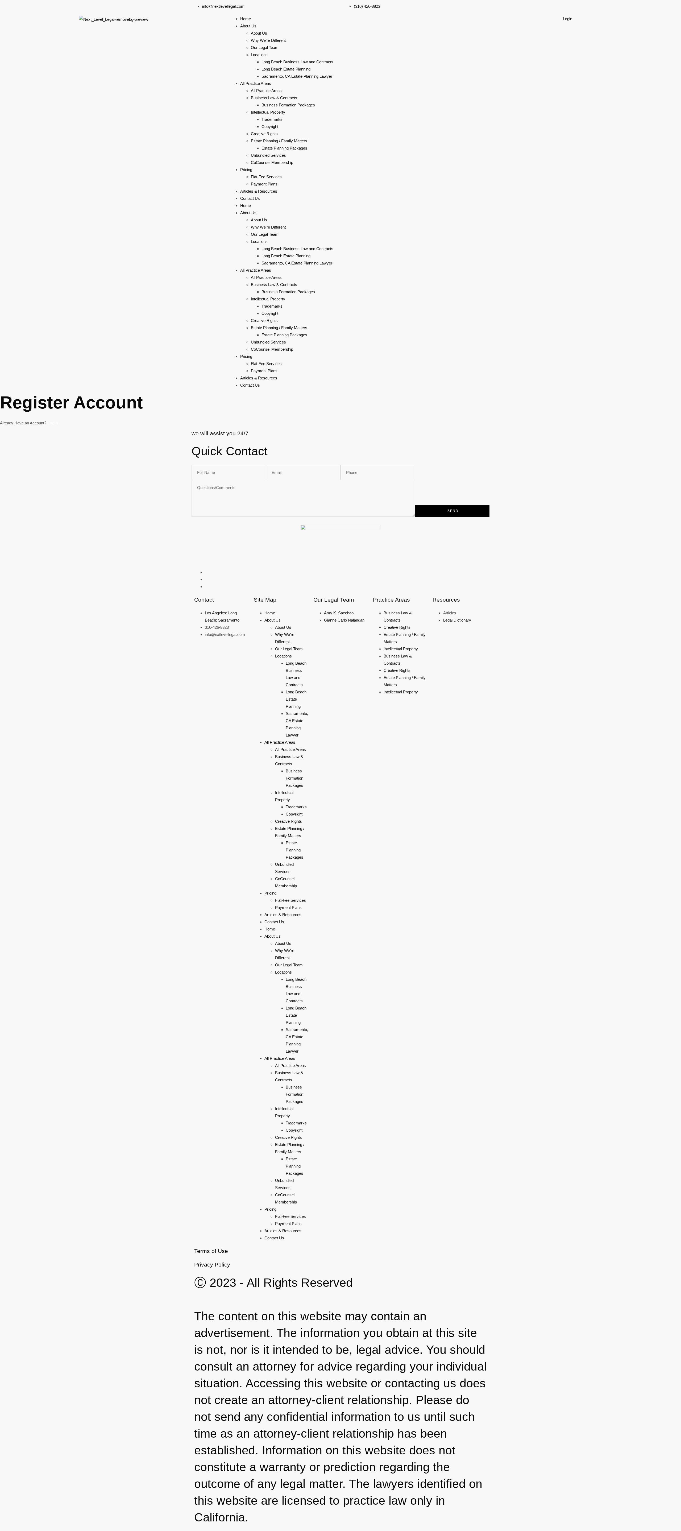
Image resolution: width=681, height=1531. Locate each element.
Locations (259, 54)
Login (567, 18)
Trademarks (272, 119)
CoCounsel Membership (272, 162)
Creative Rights (264, 133)
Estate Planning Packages (284, 148)
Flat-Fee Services (266, 177)
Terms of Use (211, 1251)
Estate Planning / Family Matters (279, 141)
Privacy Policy (212, 1264)
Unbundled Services (268, 155)
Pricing (246, 169)
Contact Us (250, 198)
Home (245, 18)
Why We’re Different (268, 40)
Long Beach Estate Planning (285, 69)
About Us (248, 26)
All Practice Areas (255, 83)
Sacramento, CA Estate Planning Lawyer (296, 76)
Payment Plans (264, 184)
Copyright (269, 126)
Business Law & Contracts (274, 98)
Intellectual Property (268, 112)
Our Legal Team (265, 47)
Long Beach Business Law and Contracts (297, 62)
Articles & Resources (258, 191)
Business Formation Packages (288, 105)
